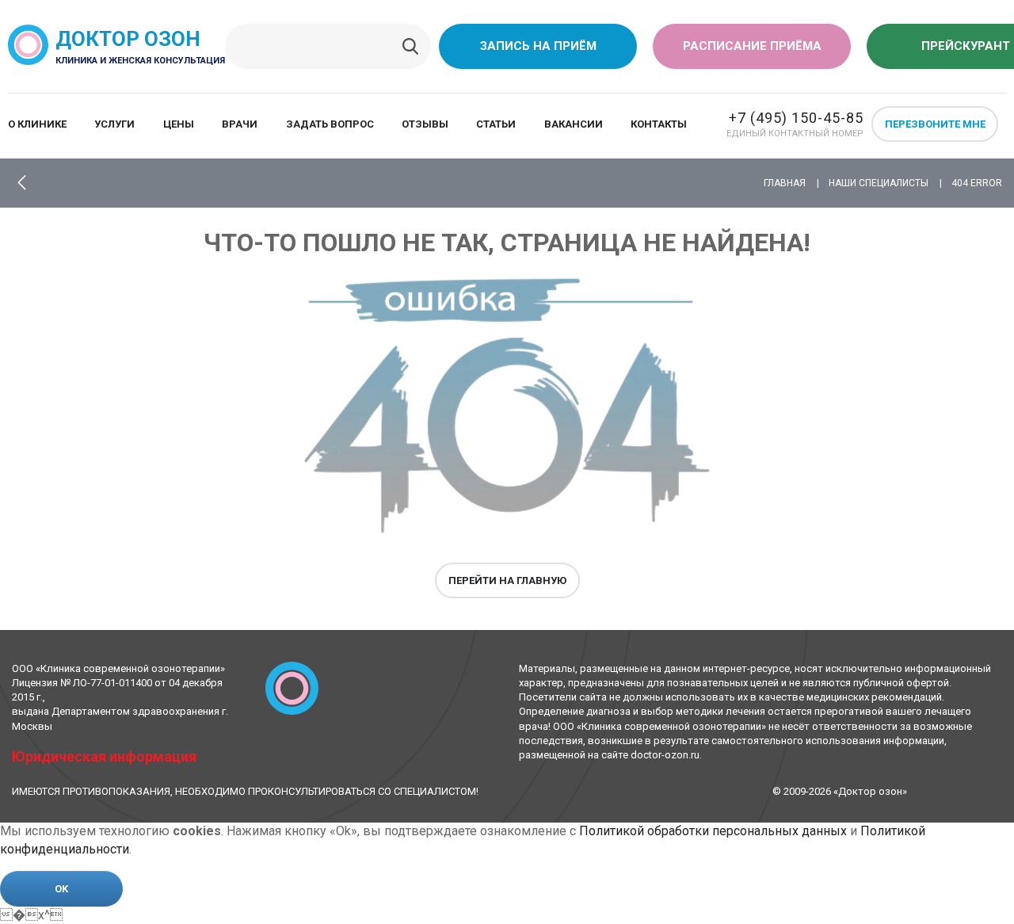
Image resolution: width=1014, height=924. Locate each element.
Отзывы (425, 124)
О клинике (37, 124)
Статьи (496, 124)
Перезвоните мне (935, 124)
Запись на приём (538, 46)
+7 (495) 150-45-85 (796, 117)
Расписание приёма (752, 46)
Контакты (659, 124)
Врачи (239, 124)
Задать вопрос (330, 124)
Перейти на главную (507, 580)
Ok (61, 889)
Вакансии (573, 124)
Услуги (114, 124)
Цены (178, 124)
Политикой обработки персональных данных (713, 830)
